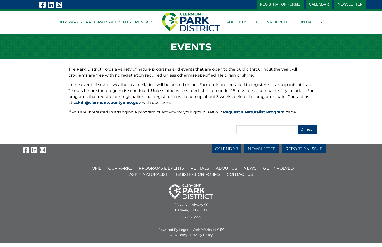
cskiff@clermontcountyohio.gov (107, 102)
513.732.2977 (191, 217)
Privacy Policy (201, 235)
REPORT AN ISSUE (303, 148)
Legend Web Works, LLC (199, 230)
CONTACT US (309, 22)
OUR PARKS (70, 22)
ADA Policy (178, 235)
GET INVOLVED (271, 22)
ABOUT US (236, 22)
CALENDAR (319, 4)
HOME (94, 168)
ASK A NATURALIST (148, 174)
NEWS (250, 168)
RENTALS (144, 22)
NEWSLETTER (350, 4)
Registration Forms (280, 4)
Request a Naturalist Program (254, 112)
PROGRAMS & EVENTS (108, 22)
